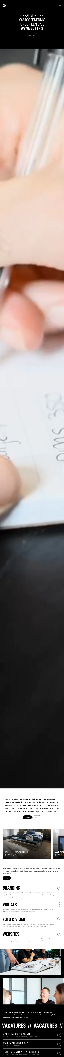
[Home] (4, 5)
